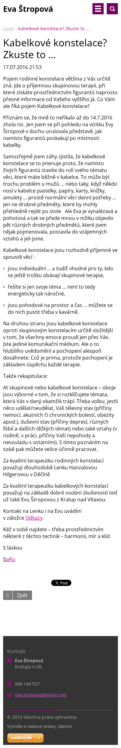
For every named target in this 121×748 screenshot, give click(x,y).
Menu (98, 8)
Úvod (8, 28)
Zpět (22, 595)
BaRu (9, 559)
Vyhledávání (112, 8)
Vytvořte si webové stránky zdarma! (39, 726)
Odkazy (34, 517)
